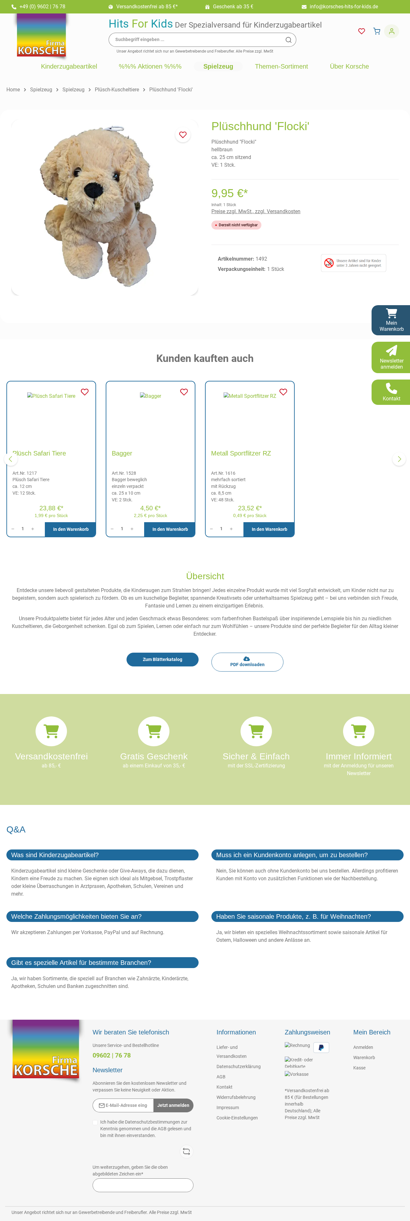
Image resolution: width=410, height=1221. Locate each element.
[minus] (10, 528)
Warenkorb (364, 1057)
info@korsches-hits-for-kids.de (344, 7)
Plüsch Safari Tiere (39, 453)
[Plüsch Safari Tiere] (51, 412)
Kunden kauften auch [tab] (205, 358)
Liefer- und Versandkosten (232, 1052)
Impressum (228, 1107)
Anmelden (363, 1047)
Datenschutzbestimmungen (152, 1122)
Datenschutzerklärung (239, 1066)
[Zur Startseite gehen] (41, 37)
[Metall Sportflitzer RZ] (250, 412)
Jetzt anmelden (173, 1105)
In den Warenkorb (71, 529)
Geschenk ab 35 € (233, 7)
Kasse (359, 1067)
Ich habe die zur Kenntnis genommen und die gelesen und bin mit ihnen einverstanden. (145, 1128)
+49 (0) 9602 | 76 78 (42, 7)
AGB (162, 1128)
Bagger (122, 453)
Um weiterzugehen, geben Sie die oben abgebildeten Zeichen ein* (130, 1170)
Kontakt (225, 1087)
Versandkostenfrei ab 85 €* (147, 7)
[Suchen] (288, 40)
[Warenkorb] (376, 31)
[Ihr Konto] (391, 31)
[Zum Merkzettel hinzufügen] (183, 134)
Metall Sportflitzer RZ (241, 453)
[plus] (34, 528)
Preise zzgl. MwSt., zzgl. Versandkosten (255, 211)
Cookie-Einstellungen (237, 1117)
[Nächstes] (399, 459)
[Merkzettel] (361, 31)
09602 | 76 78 (112, 1055)
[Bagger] (150, 412)
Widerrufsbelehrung (236, 1097)
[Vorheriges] (11, 459)
